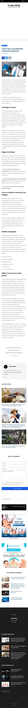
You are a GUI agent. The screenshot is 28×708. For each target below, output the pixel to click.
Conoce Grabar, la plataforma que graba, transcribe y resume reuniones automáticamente (18, 640)
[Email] (18, 356)
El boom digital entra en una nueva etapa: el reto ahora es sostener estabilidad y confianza (13, 405)
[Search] (25, 1)
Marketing (4, 45)
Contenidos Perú (14, 620)
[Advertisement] (14, 25)
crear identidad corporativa (13, 347)
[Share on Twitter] (6, 57)
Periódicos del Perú (6, 691)
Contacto (14, 614)
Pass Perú (14, 622)
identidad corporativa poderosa (13, 352)
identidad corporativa (14, 350)
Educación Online (14, 629)
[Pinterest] (15, 356)
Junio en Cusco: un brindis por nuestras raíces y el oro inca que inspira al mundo (13, 446)
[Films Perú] (14, 6)
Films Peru (5, 53)
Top (14, 705)
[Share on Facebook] (3, 57)
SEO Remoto (14, 625)
